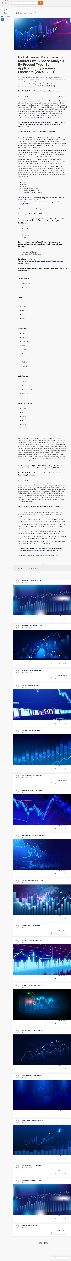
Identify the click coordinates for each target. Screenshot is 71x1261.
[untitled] (42, 34)
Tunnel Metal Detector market (31, 78)
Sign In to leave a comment (29, 568)
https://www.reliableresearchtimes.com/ (46, 555)
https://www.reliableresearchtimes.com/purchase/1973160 (38, 468)
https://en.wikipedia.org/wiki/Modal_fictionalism (33, 209)
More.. (64, 618)
